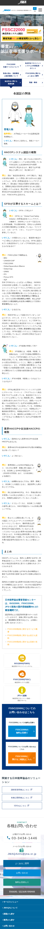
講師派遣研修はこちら (20, 790)
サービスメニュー (11, 902)
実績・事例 (33, 82)
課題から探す (9, 914)
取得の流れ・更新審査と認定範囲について (11, 74)
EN (35, 11)
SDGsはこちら (20, 806)
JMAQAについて (11, 908)
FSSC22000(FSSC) (22, 679)
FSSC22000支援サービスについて (11, 65)
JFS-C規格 (22, 696)
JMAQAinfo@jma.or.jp (22, 854)
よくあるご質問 (22, 863)
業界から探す (9, 920)
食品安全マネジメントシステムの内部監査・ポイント (33, 65)
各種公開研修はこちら (20, 798)
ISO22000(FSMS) (22, 663)
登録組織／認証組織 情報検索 (22, 892)
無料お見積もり (22, 882)
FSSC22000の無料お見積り (22, 731)
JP (35, 8)
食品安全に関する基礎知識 (11, 82)
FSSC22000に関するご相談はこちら (22, 758)
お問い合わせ (22, 873)
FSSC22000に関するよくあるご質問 (33, 74)
